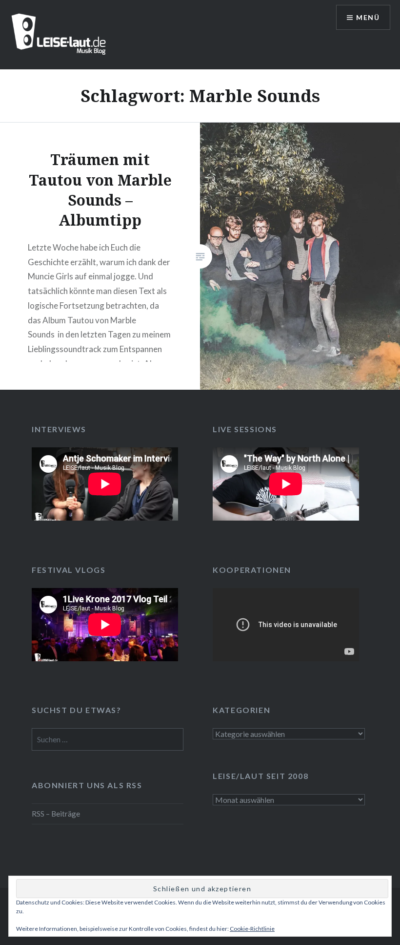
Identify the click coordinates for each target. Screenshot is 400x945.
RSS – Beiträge (56, 813)
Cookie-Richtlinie (252, 928)
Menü (368, 17)
